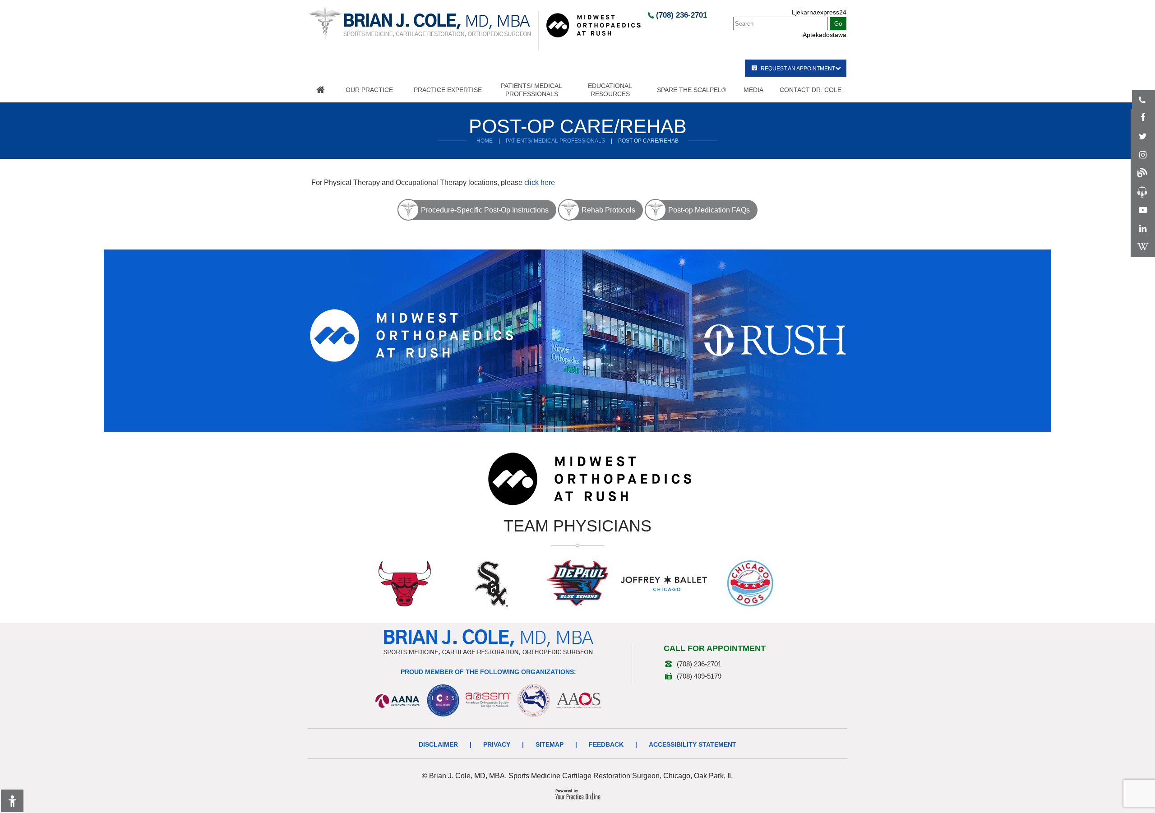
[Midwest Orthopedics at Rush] (593, 24)
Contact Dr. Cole (810, 89)
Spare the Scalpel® (691, 89)
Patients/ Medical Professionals (531, 89)
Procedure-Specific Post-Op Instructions (485, 210)
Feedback (606, 744)
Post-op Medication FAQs (709, 210)
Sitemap (550, 744)
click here (539, 182)
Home (320, 89)
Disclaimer (438, 744)
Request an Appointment (798, 68)
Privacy (496, 744)
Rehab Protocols (608, 210)
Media (753, 89)
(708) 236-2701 (681, 15)
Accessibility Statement (692, 744)
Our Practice (369, 89)
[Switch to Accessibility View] (12, 801)
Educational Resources (610, 89)
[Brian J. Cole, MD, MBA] (420, 24)
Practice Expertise (448, 89)
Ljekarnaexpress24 (819, 12)
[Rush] (775, 339)
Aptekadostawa (824, 34)
